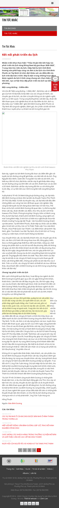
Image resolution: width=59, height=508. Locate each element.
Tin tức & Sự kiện (38, 469)
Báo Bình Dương (15, 403)
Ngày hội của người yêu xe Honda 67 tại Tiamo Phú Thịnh (27, 443)
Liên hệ (33, 473)
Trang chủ (10, 469)
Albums (26, 473)
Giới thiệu (19, 469)
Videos (49, 469)
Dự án (28, 469)
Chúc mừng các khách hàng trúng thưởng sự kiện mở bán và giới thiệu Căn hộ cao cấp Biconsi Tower (29, 435)
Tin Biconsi (10, 28)
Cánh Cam (44, 498)
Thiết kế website (30, 498)
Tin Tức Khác (11, 33)
